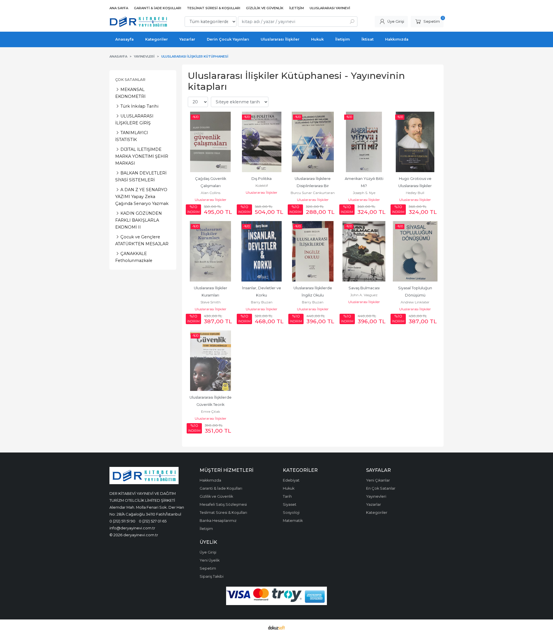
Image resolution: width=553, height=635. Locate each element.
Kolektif (261, 185)
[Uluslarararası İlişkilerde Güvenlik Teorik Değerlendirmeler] (210, 360)
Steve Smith (210, 302)
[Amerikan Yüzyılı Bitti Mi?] (364, 142)
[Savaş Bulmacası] (364, 251)
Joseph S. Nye (364, 193)
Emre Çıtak (210, 411)
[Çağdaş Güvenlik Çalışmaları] (210, 142)
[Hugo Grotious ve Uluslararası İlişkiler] (415, 142)
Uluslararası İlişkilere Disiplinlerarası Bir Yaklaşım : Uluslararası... (313, 185)
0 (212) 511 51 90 (122, 521)
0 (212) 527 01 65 (152, 521)
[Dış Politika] (262, 142)
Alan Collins (210, 193)
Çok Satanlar (130, 79)
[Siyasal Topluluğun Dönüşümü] (415, 251)
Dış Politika (261, 178)
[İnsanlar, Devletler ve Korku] (262, 251)
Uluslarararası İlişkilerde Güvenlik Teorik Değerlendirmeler (211, 404)
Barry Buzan (261, 302)
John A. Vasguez (364, 295)
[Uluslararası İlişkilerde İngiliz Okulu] (313, 251)
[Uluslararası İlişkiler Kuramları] (210, 251)
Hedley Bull (415, 193)
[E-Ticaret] (276, 627)
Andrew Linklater (415, 302)
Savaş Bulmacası (364, 288)
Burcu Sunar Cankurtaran (313, 193)
